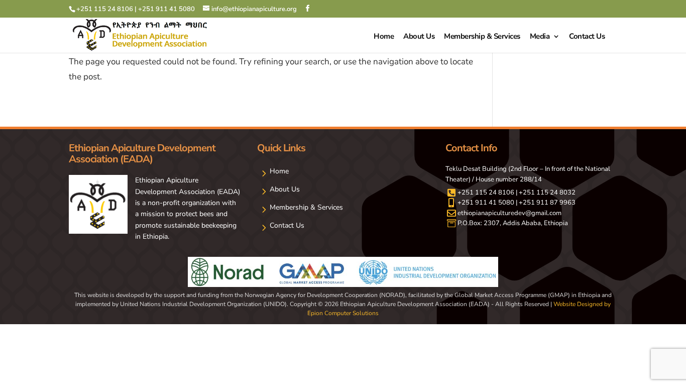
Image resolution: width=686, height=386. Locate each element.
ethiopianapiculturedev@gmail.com (509, 213)
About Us (418, 37)
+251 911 (473, 202)
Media (540, 37)
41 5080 (501, 202)
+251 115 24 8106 (486, 192)
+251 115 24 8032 (547, 192)
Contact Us (587, 37)
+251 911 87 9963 (547, 202)
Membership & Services (482, 37)
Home (384, 37)
